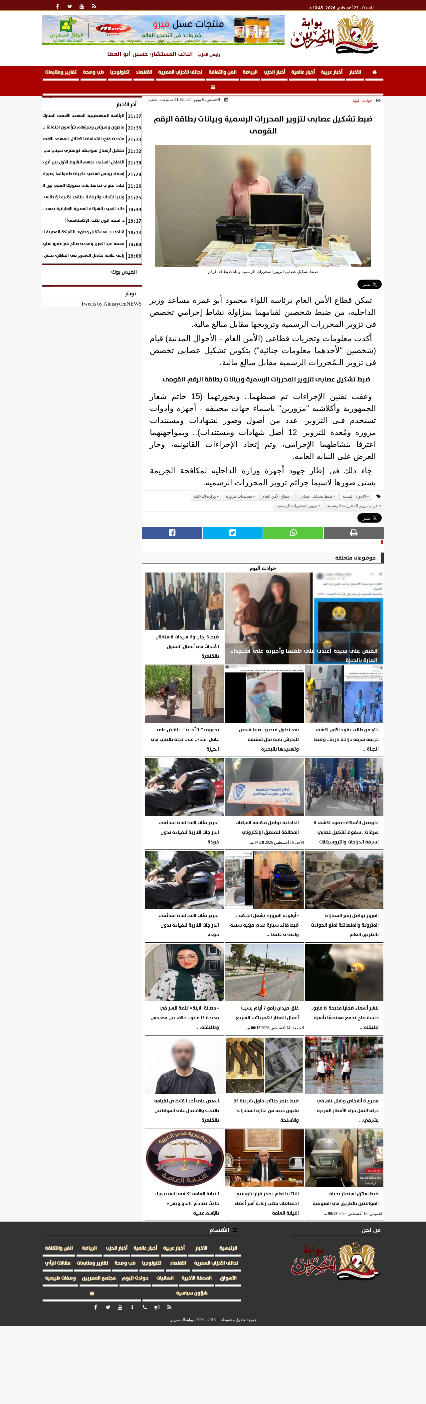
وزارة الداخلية (205, 496)
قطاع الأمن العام (276, 496)
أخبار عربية (331, 72)
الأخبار (355, 72)
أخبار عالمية (303, 72)
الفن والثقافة (223, 72)
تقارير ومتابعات (61, 72)
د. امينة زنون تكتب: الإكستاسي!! (94, 220)
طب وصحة (93, 72)
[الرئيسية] (374, 73)
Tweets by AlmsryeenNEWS (111, 304)
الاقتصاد (144, 72)
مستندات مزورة (239, 496)
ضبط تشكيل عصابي (316, 496)
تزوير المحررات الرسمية (297, 505)
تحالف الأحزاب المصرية (180, 72)
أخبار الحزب (274, 72)
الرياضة (250, 72)
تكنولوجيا (120, 72)
